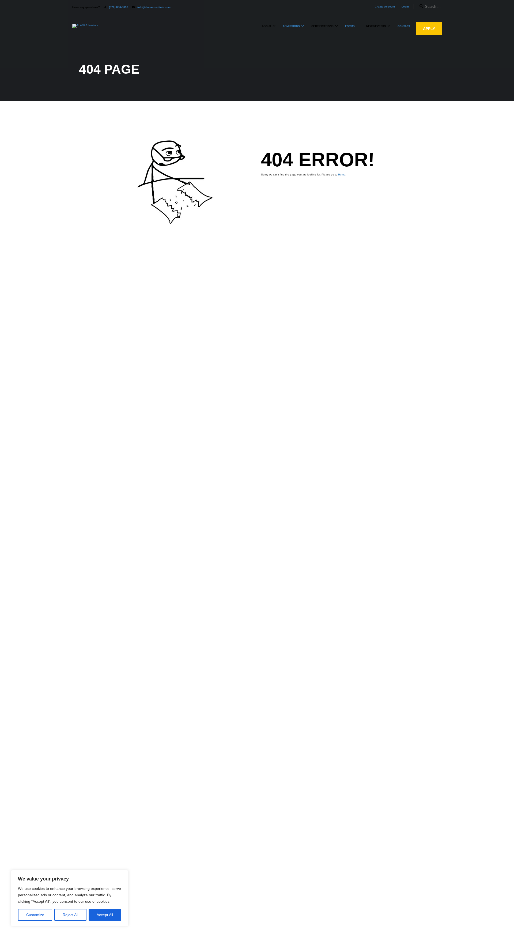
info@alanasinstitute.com (154, 7)
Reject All (70, 915)
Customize (35, 915)
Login (405, 6)
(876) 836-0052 (118, 7)
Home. (342, 174)
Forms (350, 26)
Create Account (385, 6)
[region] (69, 898)
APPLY (429, 29)
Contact (404, 26)
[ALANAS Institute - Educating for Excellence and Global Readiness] (85, 28)
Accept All (105, 915)
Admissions (291, 26)
